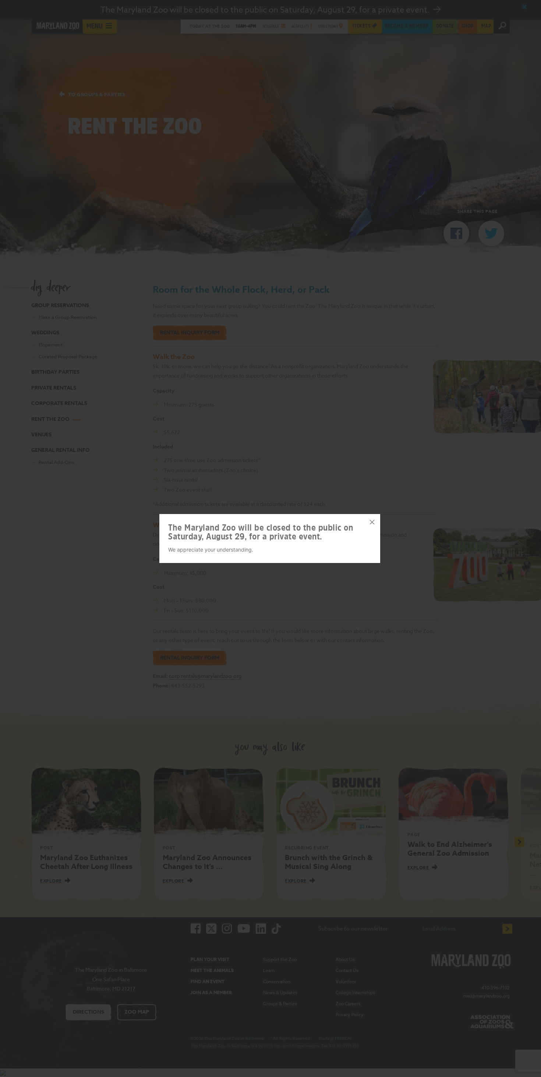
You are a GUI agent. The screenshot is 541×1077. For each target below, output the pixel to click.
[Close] (372, 522)
